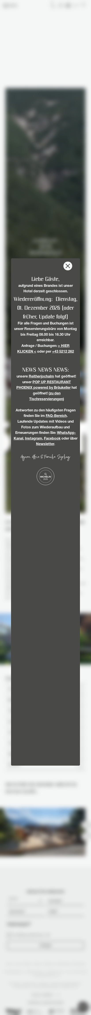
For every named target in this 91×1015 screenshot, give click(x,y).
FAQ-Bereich (56, 416)
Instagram (33, 439)
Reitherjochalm (41, 377)
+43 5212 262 (63, 352)
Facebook (52, 439)
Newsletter (45, 444)
